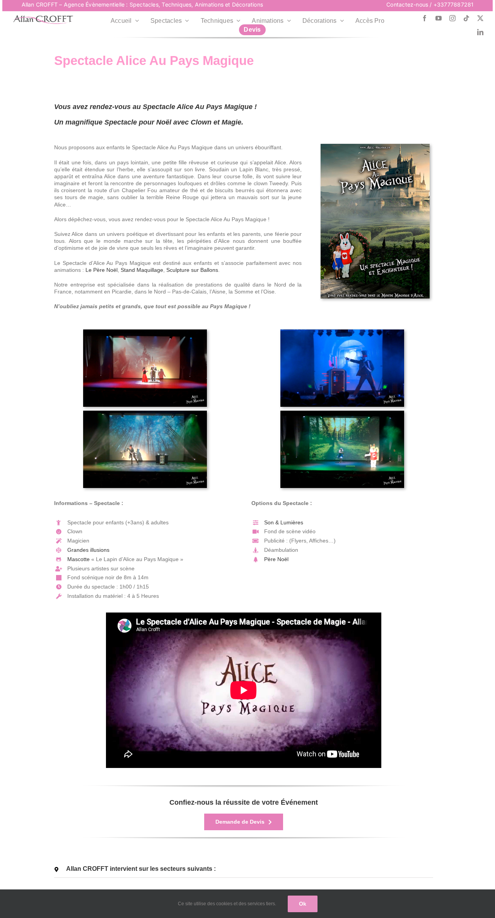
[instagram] (452, 18)
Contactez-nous (407, 4)
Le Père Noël (101, 270)
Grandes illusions (88, 550)
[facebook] (425, 18)
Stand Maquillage (142, 270)
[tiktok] (466, 18)
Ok (302, 904)
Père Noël (276, 559)
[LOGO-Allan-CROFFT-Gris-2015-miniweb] (43, 18)
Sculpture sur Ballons (192, 270)
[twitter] (480, 18)
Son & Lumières (283, 522)
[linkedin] (480, 32)
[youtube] (438, 18)
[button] (243, 869)
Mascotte (78, 559)
